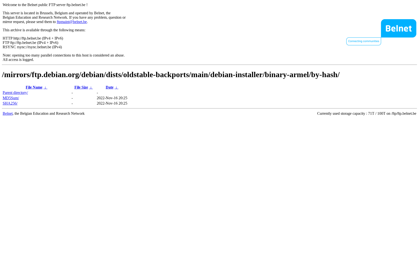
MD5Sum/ (11, 98)
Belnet (8, 113)
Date (109, 87)
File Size (81, 87)
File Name (34, 87)
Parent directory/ (15, 92)
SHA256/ (10, 103)
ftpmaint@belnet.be (72, 22)
